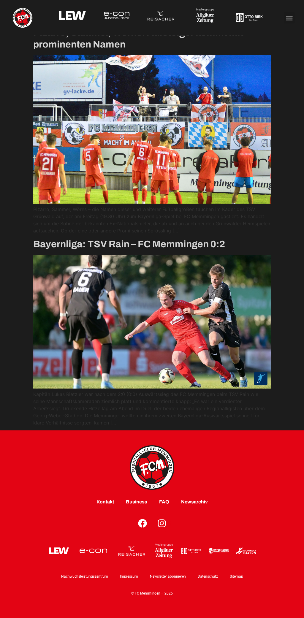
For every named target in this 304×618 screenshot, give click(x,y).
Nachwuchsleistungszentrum (84, 576)
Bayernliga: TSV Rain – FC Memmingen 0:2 (129, 244)
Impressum (129, 576)
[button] (289, 17)
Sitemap (236, 576)
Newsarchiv (194, 501)
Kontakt (105, 501)
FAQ (164, 501)
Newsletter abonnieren (168, 576)
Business (136, 501)
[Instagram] (162, 523)
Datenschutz (208, 576)
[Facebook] (142, 523)
